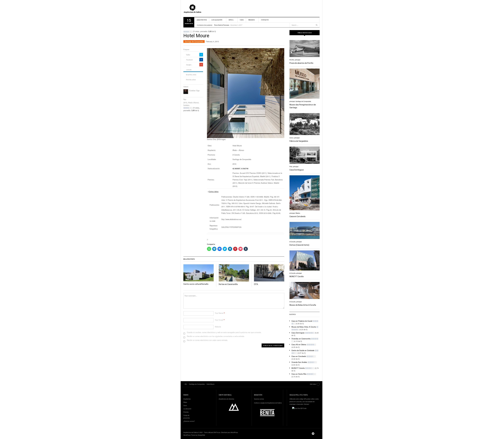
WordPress (234, 432)
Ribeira (298, 213)
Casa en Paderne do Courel (301, 321)
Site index (313, 384)
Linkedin (189, 70)
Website (218, 326)
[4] (190, 31)
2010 (185, 102)
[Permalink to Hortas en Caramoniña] (234, 272)
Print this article (191, 80)
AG (198, 8)
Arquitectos (202, 20)
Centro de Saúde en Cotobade (302, 350)
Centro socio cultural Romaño (195, 284)
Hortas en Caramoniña (228, 284)
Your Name (219, 313)
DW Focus (217, 432)
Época (231, 20)
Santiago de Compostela (194, 41)
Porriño (291, 60)
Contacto (265, 20)
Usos (242, 20)
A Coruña (292, 242)
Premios (251, 20)
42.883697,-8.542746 (240, 168)
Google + (189, 65)
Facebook (189, 60)
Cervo (291, 138)
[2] (186, 31)
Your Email (219, 320)
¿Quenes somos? (189, 421)
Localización (217, 20)
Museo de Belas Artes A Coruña (302, 305)
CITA (256, 284)
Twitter (188, 55)
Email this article (191, 75)
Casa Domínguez (296, 170)
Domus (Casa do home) (299, 245)
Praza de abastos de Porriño (301, 63)
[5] (192, 31)
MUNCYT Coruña (296, 276)
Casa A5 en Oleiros (298, 344)
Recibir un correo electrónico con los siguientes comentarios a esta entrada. (216, 336)
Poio (290, 166)
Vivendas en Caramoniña (300, 338)
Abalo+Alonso (193, 102)
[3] (188, 31)
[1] (184, 31)
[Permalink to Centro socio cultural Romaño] (198, 272)
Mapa (185, 402)
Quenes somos (259, 399)
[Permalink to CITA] (269, 272)
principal (297, 60)
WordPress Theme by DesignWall (194, 435)
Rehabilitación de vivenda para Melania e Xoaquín (229, 25)
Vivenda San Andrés (299, 362)
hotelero (186, 105)
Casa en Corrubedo (297, 216)
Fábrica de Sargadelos (298, 141)
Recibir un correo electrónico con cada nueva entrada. (207, 340)
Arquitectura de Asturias (226, 399)
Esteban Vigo (194, 90)
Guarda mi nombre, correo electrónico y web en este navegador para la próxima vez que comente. (224, 332)
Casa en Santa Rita (298, 374)
